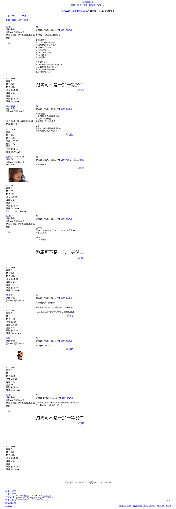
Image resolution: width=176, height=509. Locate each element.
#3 (37, 156)
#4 (37, 216)
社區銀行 (93, 5)
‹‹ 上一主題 (11, 16)
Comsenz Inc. (47, 495)
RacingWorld (149, 505)
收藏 (26, 20)
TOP (168, 500)
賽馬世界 (66, 10)
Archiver (160, 505)
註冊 (79, 5)
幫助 (101, 5)
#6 (37, 338)
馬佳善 (9, 295)
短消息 (69, 30)
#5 (37, 295)
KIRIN (9, 27)
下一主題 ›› (23, 16)
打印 (8, 20)
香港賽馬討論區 (80, 10)
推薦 (14, 20)
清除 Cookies (125, 505)
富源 (8, 338)
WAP (168, 505)
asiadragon (10, 106)
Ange (8, 156)
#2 (37, 106)
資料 (63, 30)
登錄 (85, 5)
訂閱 (20, 20)
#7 (37, 395)
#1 (37, 27)
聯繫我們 (137, 505)
